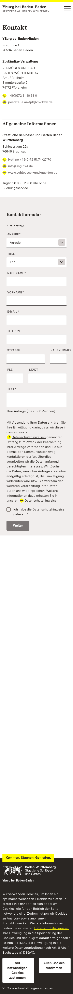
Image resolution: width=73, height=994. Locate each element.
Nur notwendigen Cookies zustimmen (17, 970)
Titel (11, 253)
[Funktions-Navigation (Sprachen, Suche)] (67, 9)
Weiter (18, 526)
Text (11, 389)
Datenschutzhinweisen (29, 437)
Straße (13, 350)
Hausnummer (58, 350)
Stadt (33, 369)
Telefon (13, 331)
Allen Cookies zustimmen (53, 965)
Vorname (15, 292)
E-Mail (13, 311)
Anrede (13, 234)
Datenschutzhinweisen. (51, 928)
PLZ (10, 369)
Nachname (16, 273)
